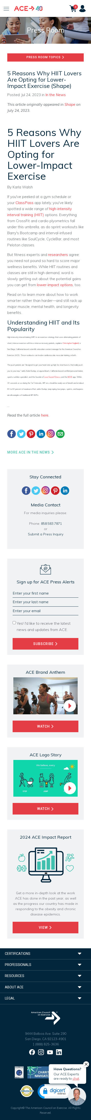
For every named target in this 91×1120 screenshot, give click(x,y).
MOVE (70, 377)
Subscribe (44, 644)
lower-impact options (55, 285)
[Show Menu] (6, 8)
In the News (55, 94)
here (44, 415)
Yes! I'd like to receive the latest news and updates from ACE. (44, 626)
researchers (58, 254)
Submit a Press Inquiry (45, 534)
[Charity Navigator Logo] (39, 1072)
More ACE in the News (29, 452)
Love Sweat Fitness (52, 377)
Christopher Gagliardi (71, 343)
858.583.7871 (51, 523)
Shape (70, 104)
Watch (44, 726)
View (44, 927)
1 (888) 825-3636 (46, 1044)
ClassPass (24, 202)
